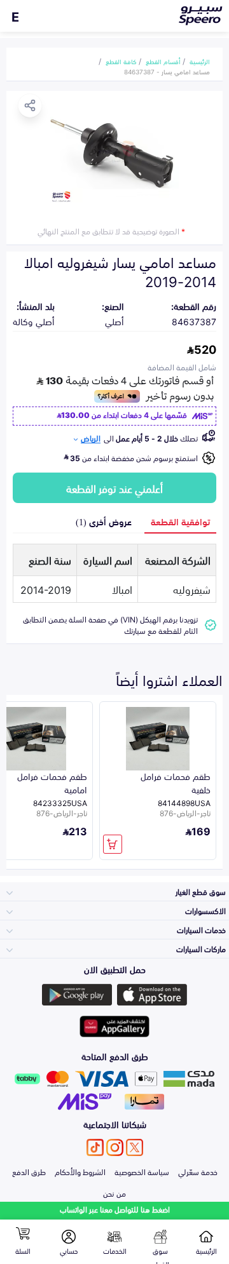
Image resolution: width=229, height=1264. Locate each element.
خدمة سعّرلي (198, 1171)
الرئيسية (200, 61)
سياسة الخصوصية (141, 1171)
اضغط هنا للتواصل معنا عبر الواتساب (115, 1209)
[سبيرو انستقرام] (114, 1147)
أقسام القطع (163, 61)
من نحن (114, 1192)
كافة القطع (121, 61)
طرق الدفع (29, 1171)
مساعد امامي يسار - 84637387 (167, 71)
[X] (134, 1147)
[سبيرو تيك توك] (95, 1147)
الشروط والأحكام (80, 1171)
